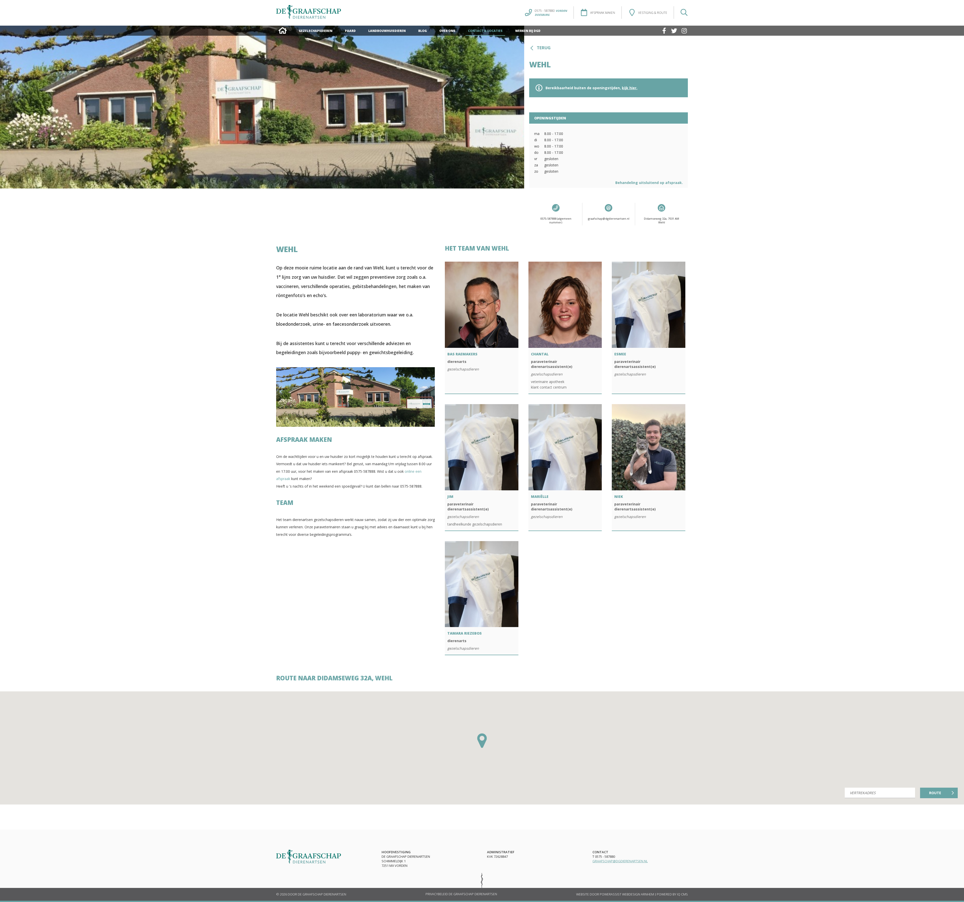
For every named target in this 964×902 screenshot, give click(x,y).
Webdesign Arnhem (638, 894)
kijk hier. (629, 87)
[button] (482, 740)
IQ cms (682, 894)
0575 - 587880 (551, 11)
